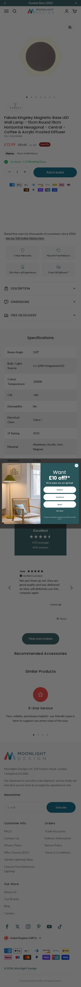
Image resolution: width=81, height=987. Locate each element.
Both (60, 504)
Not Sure (59, 511)
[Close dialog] (76, 465)
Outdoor (60, 497)
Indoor (60, 489)
